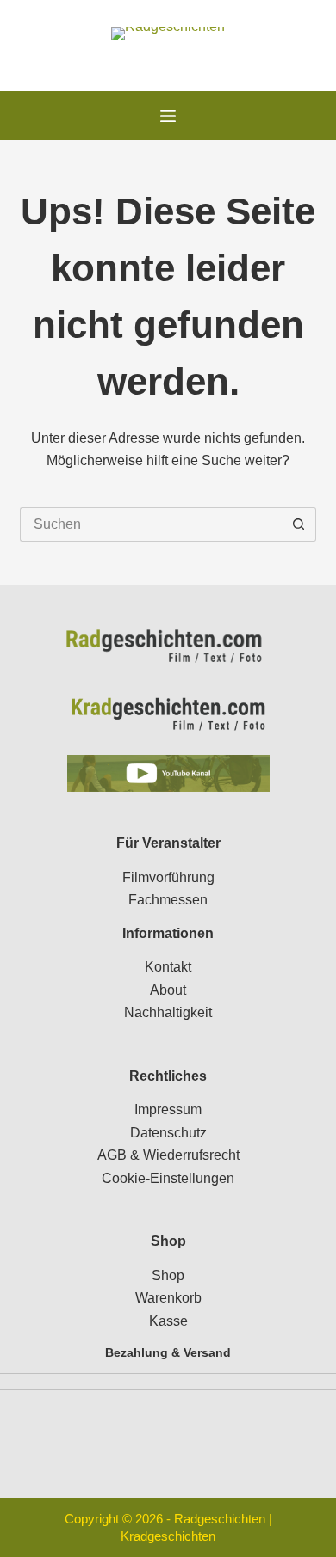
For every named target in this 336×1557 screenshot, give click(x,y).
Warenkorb (168, 1297)
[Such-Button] (299, 524)
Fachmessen (168, 899)
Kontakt (168, 966)
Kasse (168, 1321)
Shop (168, 1275)
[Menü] (168, 116)
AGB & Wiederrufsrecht (168, 1155)
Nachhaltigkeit (168, 1012)
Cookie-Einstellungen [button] (168, 1178)
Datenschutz (168, 1132)
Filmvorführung (168, 877)
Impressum (168, 1109)
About (168, 990)
